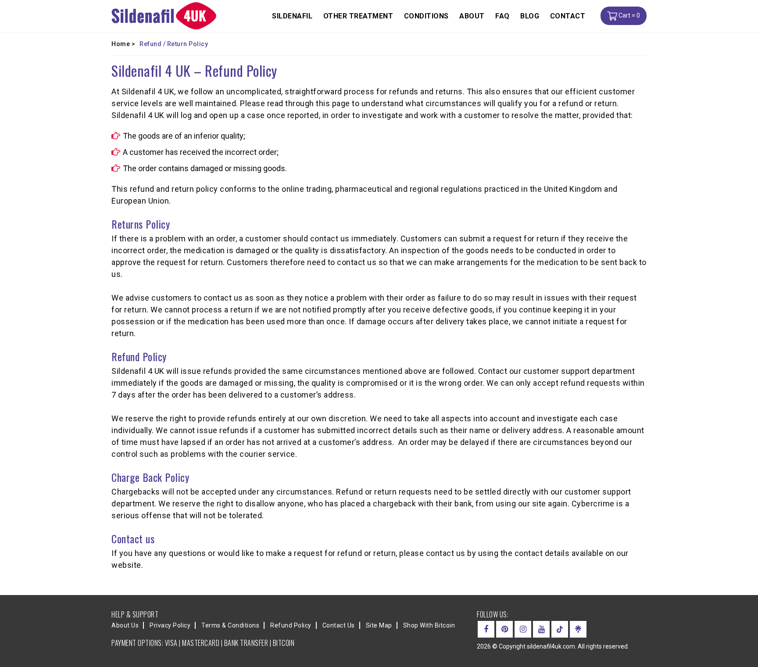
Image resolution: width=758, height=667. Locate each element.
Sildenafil (292, 16)
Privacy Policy (170, 625)
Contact (568, 16)
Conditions (426, 16)
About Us (125, 625)
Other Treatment (358, 16)
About (472, 16)
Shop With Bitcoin (429, 625)
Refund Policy (290, 625)
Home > (123, 43)
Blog (529, 16)
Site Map (379, 625)
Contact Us (338, 625)
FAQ (502, 16)
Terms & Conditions (230, 625)
